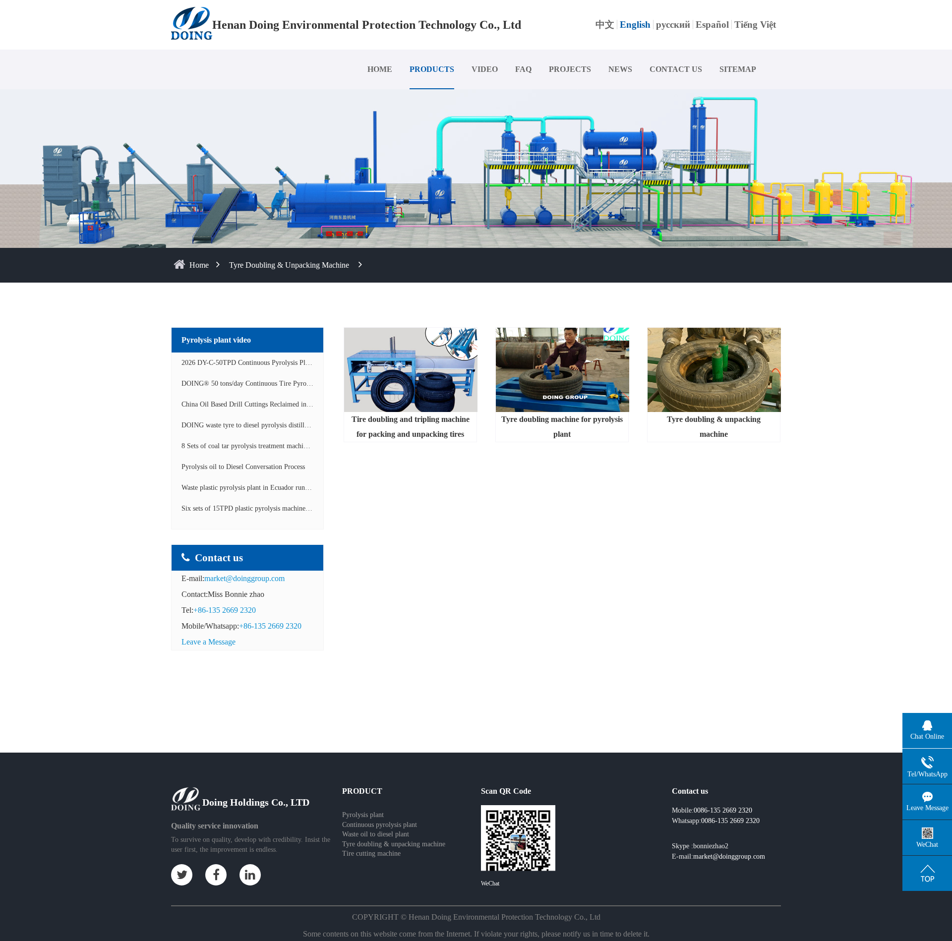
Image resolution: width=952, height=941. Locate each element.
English (635, 24)
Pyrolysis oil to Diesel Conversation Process (243, 466)
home (199, 265)
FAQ (523, 69)
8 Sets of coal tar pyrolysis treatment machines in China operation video (282, 446)
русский (673, 24)
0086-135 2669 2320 (730, 820)
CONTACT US (676, 69)
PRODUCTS (432, 69)
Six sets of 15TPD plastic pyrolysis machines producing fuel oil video (279, 508)
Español (712, 24)
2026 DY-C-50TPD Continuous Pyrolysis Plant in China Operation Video (284, 362)
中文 (604, 24)
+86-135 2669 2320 (224, 610)
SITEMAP (737, 69)
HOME (379, 69)
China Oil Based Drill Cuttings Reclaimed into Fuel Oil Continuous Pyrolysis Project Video (310, 404)
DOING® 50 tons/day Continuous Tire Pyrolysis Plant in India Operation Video (294, 383)
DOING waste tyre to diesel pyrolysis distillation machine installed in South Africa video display (317, 425)
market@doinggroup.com (244, 578)
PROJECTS (570, 69)
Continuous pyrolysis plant (379, 824)
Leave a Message (208, 642)
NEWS (620, 69)
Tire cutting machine (371, 853)
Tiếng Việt (755, 24)
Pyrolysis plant (363, 815)
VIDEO (485, 69)
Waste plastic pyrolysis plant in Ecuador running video (258, 487)
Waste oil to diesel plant (375, 834)
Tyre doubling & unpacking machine (289, 265)
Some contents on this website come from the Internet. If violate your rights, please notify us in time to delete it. (476, 934)
